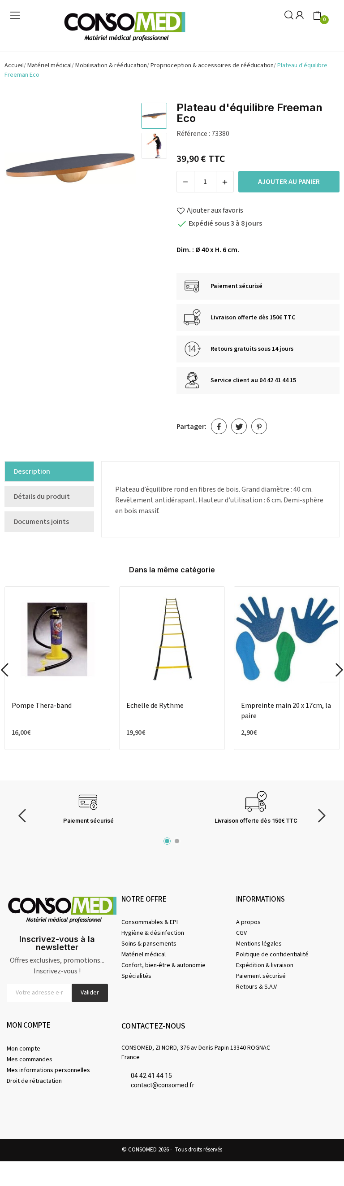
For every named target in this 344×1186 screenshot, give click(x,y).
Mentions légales (259, 944)
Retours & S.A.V (256, 987)
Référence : (193, 134)
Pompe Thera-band (42, 706)
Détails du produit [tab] (42, 496)
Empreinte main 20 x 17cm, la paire (286, 710)
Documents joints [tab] (41, 522)
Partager (219, 426)
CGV (241, 933)
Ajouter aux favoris (215, 210)
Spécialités (136, 976)
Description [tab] (32, 471)
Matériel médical (143, 955)
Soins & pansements (148, 944)
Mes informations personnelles (48, 1070)
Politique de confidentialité (272, 955)
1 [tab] (167, 841)
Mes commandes (29, 1059)
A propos (248, 922)
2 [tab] (177, 841)
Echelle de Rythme (155, 706)
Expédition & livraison (264, 965)
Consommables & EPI (149, 922)
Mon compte (23, 1049)
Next (118, 170)
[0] (317, 16)
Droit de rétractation (34, 1081)
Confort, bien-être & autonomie (163, 965)
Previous (23, 170)
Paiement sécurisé (261, 976)
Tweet (239, 426)
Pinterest (259, 426)
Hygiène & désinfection (152, 933)
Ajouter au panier (289, 182)
